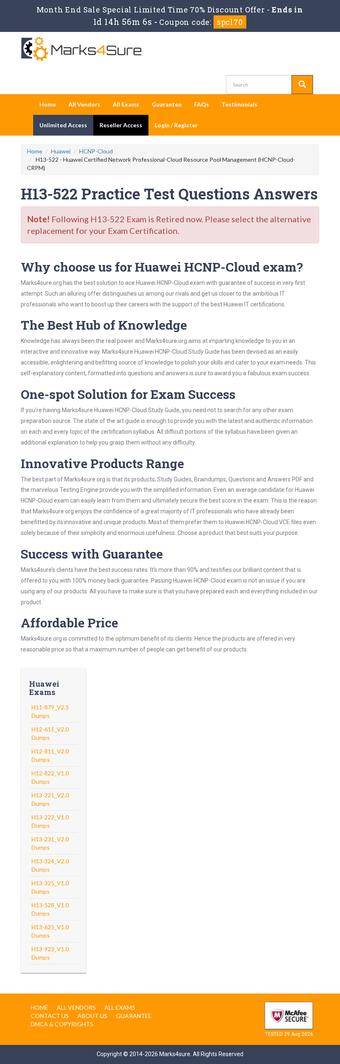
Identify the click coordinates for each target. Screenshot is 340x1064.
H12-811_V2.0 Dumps (50, 755)
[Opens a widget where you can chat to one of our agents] (283, 1014)
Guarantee (167, 104)
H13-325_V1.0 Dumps (50, 887)
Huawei (60, 151)
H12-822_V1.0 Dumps (50, 777)
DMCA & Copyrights (62, 1024)
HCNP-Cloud (96, 151)
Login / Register (176, 125)
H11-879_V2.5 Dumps (50, 711)
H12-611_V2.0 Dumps (50, 733)
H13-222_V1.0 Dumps (50, 821)
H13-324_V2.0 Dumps (50, 865)
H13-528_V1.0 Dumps (50, 909)
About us (92, 1015)
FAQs (201, 104)
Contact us (50, 1015)
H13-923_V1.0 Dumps (50, 953)
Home (47, 104)
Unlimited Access (63, 125)
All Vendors (84, 104)
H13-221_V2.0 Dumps (50, 799)
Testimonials (239, 104)
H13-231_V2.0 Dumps (50, 843)
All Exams (126, 104)
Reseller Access (121, 125)
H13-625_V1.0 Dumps (50, 931)
